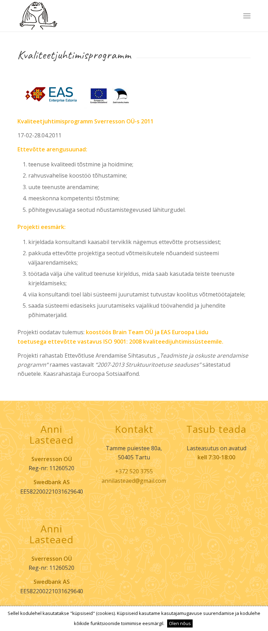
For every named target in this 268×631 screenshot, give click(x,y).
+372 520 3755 (134, 471)
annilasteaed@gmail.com (134, 481)
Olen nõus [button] (180, 623)
